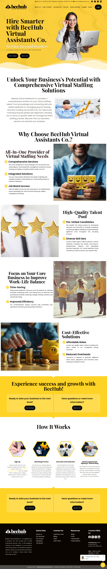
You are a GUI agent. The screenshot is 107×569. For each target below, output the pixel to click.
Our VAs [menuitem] (65, 7)
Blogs (72, 534)
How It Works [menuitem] (46, 7)
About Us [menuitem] (38, 7)
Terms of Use (77, 567)
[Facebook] (92, 1)
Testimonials (75, 539)
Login (98, 7)
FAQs (72, 536)
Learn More (57, 541)
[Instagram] (95, 1)
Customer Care (59, 534)
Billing (55, 536)
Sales (55, 539)
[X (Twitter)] (98, 1)
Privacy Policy (69, 567)
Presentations (75, 541)
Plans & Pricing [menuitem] (75, 7)
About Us (39, 534)
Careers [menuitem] (84, 7)
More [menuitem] (90, 7)
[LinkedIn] (101, 1)
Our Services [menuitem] (57, 7)
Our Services (40, 536)
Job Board (39, 543)
